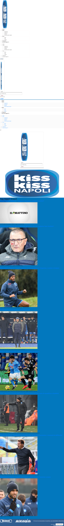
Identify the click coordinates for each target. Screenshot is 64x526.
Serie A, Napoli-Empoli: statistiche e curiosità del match (19, 352)
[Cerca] (2, 95)
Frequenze (4, 40)
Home (3, 29)
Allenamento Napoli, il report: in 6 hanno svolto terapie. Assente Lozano (25, 477)
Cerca (2, 91)
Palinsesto (6, 32)
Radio (3, 30)
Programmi (6, 31)
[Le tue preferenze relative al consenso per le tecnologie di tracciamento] (59, 524)
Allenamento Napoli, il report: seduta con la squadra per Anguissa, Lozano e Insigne (29, 268)
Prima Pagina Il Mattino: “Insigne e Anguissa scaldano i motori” (22, 201)
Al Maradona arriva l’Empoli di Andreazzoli (15, 310)
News (3, 36)
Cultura (5, 39)
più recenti (2, 518)
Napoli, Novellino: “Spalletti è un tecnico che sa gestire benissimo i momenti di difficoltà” (31, 435)
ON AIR (1, 98)
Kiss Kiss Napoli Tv (5, 42)
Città (5, 38)
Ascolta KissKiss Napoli (8, 35)
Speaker (5, 48)
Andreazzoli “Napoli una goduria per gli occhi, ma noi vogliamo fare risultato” (27, 226)
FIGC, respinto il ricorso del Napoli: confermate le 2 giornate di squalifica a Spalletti (29, 393)
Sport (5, 37)
